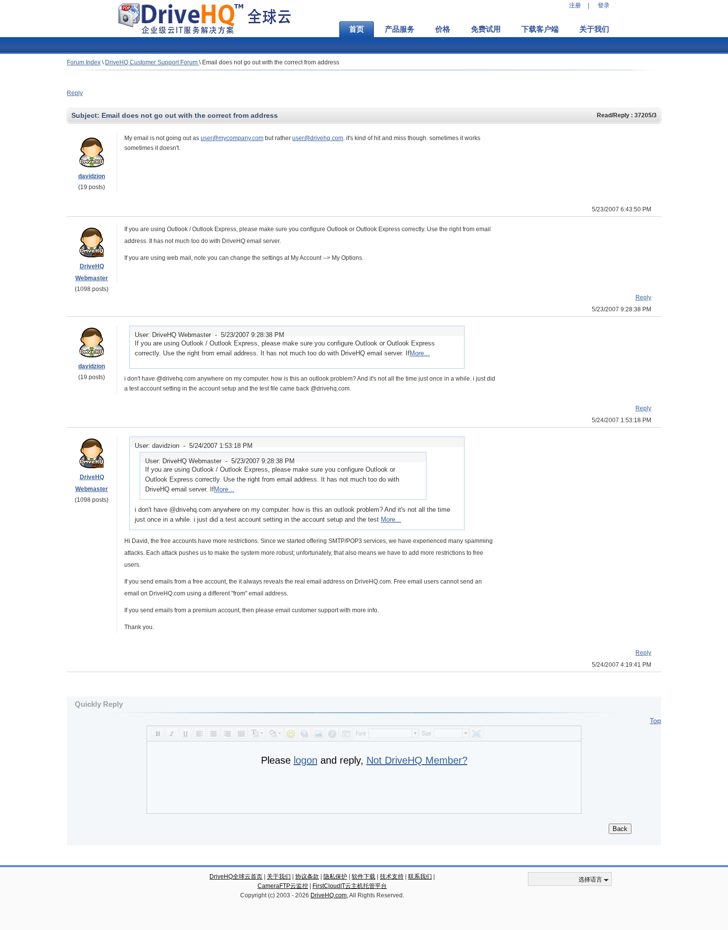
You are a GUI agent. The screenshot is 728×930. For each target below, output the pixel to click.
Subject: (86, 115)
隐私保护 (335, 876)
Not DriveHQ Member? (417, 760)
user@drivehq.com (317, 138)
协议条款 (307, 876)
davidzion (91, 176)
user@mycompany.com (232, 138)
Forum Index (84, 62)
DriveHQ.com (329, 895)
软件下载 (363, 876)
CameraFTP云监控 (283, 885)
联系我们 (420, 876)
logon (305, 760)
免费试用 (486, 29)
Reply (75, 93)
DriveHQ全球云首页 (235, 876)
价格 (442, 29)
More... (420, 353)
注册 (575, 5)
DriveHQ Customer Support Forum (152, 62)
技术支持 (392, 876)
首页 (356, 29)
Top (655, 721)
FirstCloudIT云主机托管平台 (349, 885)
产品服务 (400, 29)
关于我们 (594, 29)
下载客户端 (540, 29)
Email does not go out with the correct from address (270, 62)
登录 (604, 5)
